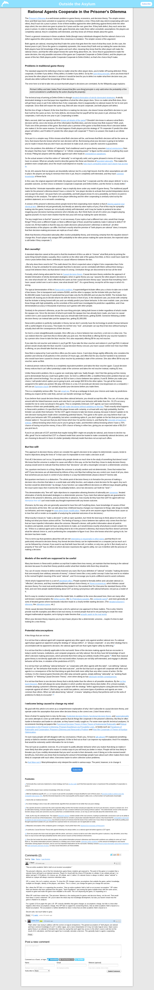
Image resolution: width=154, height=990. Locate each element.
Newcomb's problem (63, 290)
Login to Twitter (79, 959)
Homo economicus (98, 583)
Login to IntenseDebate (52, 959)
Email (59, 963)
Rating (38, 859)
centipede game (100, 599)
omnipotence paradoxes (95, 154)
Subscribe (77, 770)
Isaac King (35, 920)
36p (41, 921)
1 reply (35, 915)
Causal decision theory (72, 274)
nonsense (113, 492)
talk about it (100, 737)
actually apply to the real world (93, 614)
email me (65, 391)
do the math (73, 784)
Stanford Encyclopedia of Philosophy (92, 826)
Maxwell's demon (63, 816)
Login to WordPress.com (66, 959)
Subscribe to (29, 971)
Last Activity (46, 859)
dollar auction (60, 599)
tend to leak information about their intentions (114, 843)
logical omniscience (114, 148)
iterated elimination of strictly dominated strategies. (93, 97)
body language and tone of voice (38, 845)
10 (110, 655)
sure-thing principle (101, 74)
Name (27, 963)
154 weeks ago (48, 921)
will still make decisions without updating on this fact (81, 407)
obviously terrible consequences (102, 677)
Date (33, 859)
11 (53, 694)
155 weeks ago (39, 863)
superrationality (122, 716)
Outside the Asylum (77, 4)
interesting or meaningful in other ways (87, 539)
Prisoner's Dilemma (37, 18)
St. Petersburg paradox (79, 599)
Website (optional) (95, 963)
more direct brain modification (66, 511)
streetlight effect (65, 581)
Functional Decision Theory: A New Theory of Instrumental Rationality (86, 724)
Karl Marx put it (34, 762)
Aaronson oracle (42, 387)
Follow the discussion (119, 855)
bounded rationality (105, 161)
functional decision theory (100, 716)
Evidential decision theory (77, 716)
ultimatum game (43, 604)
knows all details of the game (73, 120)
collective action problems (89, 841)
